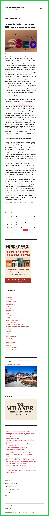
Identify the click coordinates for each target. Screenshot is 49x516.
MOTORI (8, 335)
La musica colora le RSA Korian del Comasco (17, 447)
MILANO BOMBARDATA (12, 320)
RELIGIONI (9, 338)
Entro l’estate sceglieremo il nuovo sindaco (17, 458)
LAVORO (8, 312)
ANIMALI (8, 294)
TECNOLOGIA (9, 344)
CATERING (9, 299)
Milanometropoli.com (15, 8)
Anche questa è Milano (11, 483)
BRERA (8, 351)
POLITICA (8, 331)
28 (25, 230)
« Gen (11, 232)
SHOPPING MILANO (11, 342)
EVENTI (8, 306)
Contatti (7, 502)
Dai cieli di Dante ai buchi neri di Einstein (16, 463)
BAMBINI (8, 296)
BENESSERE (9, 297)
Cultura (7, 495)
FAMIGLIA (8, 308)
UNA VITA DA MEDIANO (12, 328)
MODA (7, 333)
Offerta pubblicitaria (10, 498)
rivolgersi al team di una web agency (22, 104)
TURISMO (8, 345)
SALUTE (8, 340)
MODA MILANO (10, 315)
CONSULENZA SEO (17, 202)
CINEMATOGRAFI (10, 304)
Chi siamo (7, 480)
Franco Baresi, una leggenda (13, 436)
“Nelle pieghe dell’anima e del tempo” (16, 449)
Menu (41, 8)
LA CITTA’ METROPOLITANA (12, 489)
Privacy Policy (8, 505)
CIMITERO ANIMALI (11, 301)
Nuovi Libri (7, 492)
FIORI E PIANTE (10, 310)
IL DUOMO (9, 329)
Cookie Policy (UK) (9, 508)
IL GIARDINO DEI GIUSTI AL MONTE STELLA (17, 326)
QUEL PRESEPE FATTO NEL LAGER (15, 324)
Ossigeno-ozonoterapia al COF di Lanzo (16, 465)
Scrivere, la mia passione (12, 438)
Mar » (30, 232)
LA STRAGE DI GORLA (11, 322)
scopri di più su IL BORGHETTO (13, 364)
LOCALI (8, 313)
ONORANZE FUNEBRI (11, 336)
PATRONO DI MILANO (11, 347)
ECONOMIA (9, 303)
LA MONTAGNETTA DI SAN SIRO (14, 319)
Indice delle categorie (10, 486)
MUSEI (8, 317)
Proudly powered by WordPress (28, 512)
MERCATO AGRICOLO (11, 349)
